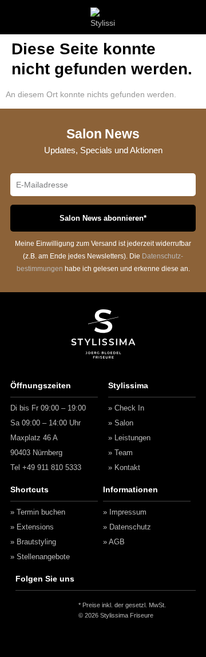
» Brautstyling (33, 541)
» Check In (126, 408)
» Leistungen (129, 437)
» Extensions (32, 527)
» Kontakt (124, 467)
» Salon (120, 423)
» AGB (114, 541)
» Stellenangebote (40, 556)
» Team (120, 452)
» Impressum (124, 512)
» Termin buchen (37, 512)
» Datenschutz (127, 527)
